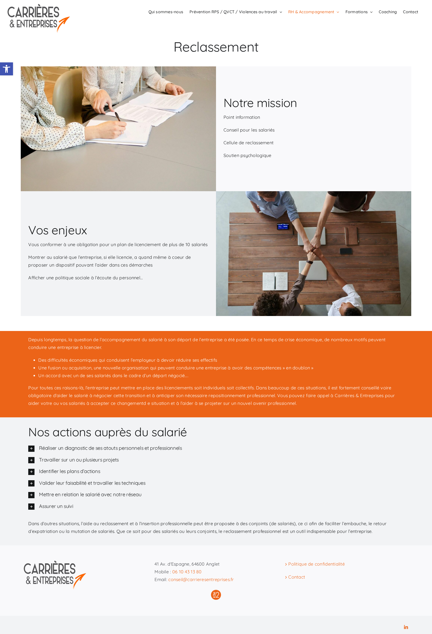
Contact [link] (296, 577)
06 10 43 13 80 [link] (187, 572)
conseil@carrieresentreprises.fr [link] (201, 579)
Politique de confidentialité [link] (316, 564)
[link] (6, 68)
